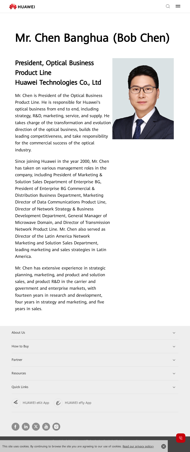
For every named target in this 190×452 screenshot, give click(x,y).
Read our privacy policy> (138, 446)
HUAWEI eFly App (78, 403)
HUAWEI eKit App (36, 403)
